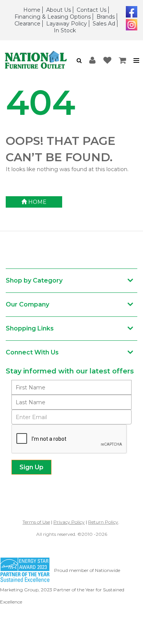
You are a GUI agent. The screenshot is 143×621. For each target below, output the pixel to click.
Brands (105, 16)
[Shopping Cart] (122, 60)
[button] (79, 60)
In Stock (65, 30)
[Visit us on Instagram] (130, 23)
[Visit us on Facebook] (130, 11)
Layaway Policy (66, 23)
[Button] (136, 60)
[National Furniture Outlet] (36, 60)
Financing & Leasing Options (52, 16)
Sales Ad (104, 23)
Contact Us (91, 9)
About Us (58, 9)
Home (31, 9)
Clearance (27, 23)
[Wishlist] (107, 60)
